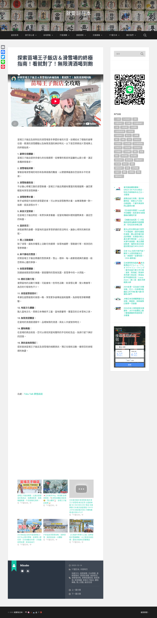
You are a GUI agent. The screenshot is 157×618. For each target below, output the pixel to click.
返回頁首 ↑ (145, 612)
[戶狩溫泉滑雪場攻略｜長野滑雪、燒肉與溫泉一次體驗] (55, 526)
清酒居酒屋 (84, 575)
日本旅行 (118, 144)
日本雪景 (92, 573)
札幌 (141, 152)
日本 (129, 139)
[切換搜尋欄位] (145, 35)
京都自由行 (119, 123)
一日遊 (117, 119)
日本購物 (127, 152)
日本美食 (127, 148)
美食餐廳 (78, 580)
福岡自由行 (119, 168)
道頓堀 (131, 172)
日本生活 (118, 148)
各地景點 (47, 35)
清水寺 (125, 164)
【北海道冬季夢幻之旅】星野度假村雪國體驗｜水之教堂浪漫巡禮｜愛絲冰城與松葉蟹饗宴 (81, 537)
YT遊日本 (113, 35)
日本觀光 (118, 152)
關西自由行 (119, 176)
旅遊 (123, 139)
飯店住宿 (88, 582)
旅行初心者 (29, 35)
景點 (135, 152)
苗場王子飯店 (88, 580)
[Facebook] (2, 52)
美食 (127, 168)
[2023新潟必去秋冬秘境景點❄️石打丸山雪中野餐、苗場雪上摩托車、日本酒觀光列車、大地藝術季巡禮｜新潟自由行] (29, 526)
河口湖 (117, 164)
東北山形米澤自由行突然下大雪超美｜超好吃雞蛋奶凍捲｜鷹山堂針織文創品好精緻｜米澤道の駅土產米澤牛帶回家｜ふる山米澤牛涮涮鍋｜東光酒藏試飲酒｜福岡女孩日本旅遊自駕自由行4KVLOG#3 (134, 237)
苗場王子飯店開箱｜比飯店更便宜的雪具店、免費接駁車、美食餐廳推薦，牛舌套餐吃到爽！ (29, 498)
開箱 (138, 172)
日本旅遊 (127, 144)
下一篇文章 (76, 594)
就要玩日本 (78, 13)
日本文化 (137, 139)
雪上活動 (80, 582)
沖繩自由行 (139, 160)
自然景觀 (135, 168)
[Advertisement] (55, 372)
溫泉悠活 (94, 575)
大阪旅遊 (124, 127)
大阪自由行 (119, 135)
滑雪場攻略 (76, 578)
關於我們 (130, 35)
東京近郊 (129, 160)
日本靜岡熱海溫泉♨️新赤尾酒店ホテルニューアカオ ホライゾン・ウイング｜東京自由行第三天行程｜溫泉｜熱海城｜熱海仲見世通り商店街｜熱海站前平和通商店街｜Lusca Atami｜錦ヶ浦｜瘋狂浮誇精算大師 (134, 272)
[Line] (2, 61)
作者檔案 (22, 571)
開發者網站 (28, 571)
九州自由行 (126, 119)
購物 (124, 172)
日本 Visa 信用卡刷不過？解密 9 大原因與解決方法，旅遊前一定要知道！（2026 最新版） (134, 254)
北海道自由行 (138, 123)
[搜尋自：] (129, 54)
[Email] (2, 47)
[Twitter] (2, 56)
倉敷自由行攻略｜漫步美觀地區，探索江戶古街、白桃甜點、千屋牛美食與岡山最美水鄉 (134, 202)
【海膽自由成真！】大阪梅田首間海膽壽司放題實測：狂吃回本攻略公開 (134, 222)
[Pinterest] (2, 66)
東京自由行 (119, 160)
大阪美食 (130, 131)
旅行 (116, 139)
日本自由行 (137, 148)
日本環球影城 (138, 144)
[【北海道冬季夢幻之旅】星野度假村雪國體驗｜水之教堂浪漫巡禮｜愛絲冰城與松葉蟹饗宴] (81, 526)
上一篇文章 (76, 590)
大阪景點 (134, 127)
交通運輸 (96, 35)
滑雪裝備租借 (87, 578)
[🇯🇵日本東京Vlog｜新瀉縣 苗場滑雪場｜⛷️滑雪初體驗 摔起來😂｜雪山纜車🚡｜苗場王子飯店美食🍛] (55, 486)
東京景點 (134, 156)
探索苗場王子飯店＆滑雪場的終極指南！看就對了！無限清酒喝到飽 (55, 60)
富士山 (128, 135)
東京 (116, 156)
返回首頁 (15, 35)
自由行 (117, 172)
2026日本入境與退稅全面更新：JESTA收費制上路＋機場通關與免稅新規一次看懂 (134, 312)
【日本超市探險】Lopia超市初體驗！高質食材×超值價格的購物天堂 (134, 212)
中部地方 (84, 569)
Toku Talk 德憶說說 (33, 394)
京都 (135, 119)
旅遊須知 (80, 35)
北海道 (128, 123)
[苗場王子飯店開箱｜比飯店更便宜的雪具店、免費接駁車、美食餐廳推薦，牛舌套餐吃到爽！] (29, 486)
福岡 (132, 164)
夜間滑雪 (83, 573)
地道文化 (75, 573)
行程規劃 (63, 35)
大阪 (116, 127)
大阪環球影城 (119, 131)
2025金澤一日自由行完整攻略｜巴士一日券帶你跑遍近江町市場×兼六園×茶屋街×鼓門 (134, 290)
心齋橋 (136, 135)
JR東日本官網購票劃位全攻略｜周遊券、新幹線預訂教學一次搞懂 (134, 301)
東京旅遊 (124, 156)
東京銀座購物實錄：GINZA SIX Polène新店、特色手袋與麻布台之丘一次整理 (134, 191)
